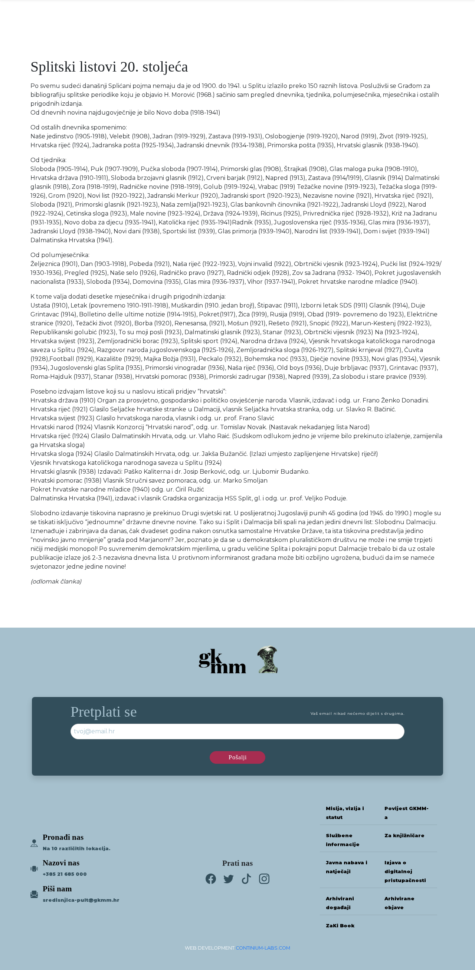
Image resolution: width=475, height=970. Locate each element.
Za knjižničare (404, 835)
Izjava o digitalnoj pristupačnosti (405, 871)
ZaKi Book (340, 925)
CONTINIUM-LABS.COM (263, 948)
